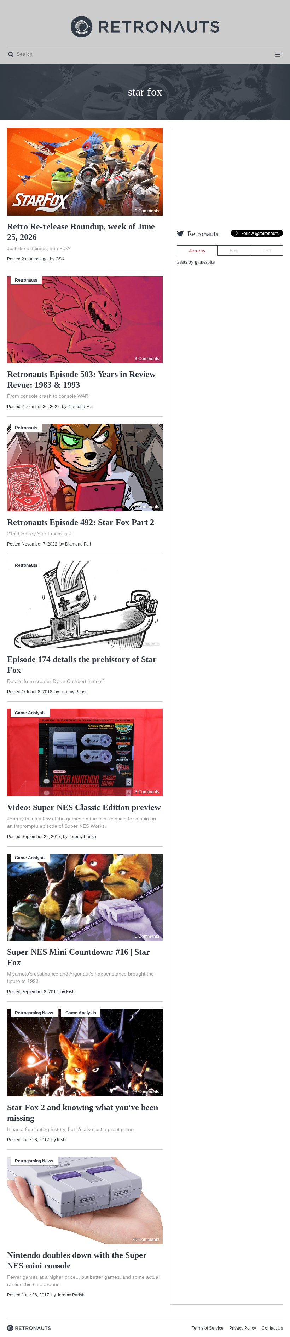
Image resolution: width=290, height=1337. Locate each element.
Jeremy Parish (74, 691)
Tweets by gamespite (194, 262)
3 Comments (147, 358)
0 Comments (147, 210)
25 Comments (145, 1239)
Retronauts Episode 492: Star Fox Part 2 (80, 522)
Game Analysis (30, 713)
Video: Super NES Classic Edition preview (84, 807)
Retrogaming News (34, 1013)
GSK (60, 259)
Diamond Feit (80, 406)
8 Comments (147, 643)
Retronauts (26, 280)
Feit (266, 250)
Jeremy (197, 250)
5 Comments (147, 936)
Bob (234, 250)
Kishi (71, 991)
